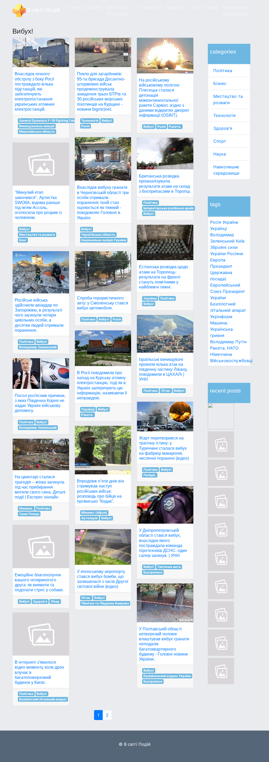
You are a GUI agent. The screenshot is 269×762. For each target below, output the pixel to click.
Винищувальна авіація (36, 126)
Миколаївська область (37, 131)
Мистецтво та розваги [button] (118, 10)
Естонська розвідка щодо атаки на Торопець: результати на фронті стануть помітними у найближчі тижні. (163, 277)
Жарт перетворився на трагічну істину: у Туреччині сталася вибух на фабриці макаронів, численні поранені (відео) (164, 448)
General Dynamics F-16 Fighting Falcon (49, 120)
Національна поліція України (103, 240)
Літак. (86, 598)
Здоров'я (222, 128)
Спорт (219, 141)
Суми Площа (29, 514)
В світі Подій (43, 10)
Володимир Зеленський (37, 347)
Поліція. (149, 475)
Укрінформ (221, 316)
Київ (240, 241)
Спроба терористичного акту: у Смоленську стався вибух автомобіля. (102, 303)
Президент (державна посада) (221, 272)
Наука (219, 154)
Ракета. (218, 348)
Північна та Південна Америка (105, 603)
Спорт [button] (194, 7)
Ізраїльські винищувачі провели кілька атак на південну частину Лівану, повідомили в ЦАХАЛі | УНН (163, 369)
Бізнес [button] (95, 7)
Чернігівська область (98, 235)
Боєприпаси (152, 572)
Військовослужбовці (231, 360)
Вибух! (24, 229)
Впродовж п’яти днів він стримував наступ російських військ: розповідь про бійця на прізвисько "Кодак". (100, 491)
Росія (215, 222)
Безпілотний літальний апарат (43, 699)
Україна (230, 222)
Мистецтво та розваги (37, 235)
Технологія (224, 115)
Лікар (55, 601)
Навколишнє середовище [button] (235, 10)
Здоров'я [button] (174, 7)
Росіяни (235, 253)
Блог (23, 240)
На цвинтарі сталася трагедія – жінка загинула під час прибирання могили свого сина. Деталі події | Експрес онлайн (40, 487)
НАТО (233, 348)
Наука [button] (211, 7)
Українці (218, 228)
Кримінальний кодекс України (167, 676)
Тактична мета (169, 567)
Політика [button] (75, 7)
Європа (217, 259)
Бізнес (219, 83)
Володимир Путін (228, 341)
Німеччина (221, 354)
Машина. (219, 322)
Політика (222, 70)
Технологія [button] (150, 7)
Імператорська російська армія (168, 208)
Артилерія (89, 518)
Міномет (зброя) (94, 512)
